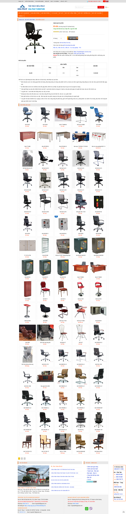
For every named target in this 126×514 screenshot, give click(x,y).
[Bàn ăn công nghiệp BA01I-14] (98, 144)
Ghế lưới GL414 (98, 168)
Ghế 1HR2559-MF (98, 408)
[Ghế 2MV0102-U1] (80, 362)
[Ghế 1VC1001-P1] (45, 449)
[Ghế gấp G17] (63, 340)
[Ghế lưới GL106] (63, 188)
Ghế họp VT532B (81, 320)
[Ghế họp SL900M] (80, 122)
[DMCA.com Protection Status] (91, 482)
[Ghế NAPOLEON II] (98, 449)
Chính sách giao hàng (79, 53)
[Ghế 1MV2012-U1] (80, 384)
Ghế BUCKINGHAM (81, 451)
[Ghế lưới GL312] (80, 166)
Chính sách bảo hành (92, 469)
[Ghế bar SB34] (27, 318)
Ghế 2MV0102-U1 (81, 364)
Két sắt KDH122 (98, 211)
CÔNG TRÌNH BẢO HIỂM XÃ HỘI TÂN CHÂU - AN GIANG (62, 487)
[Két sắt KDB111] (45, 231)
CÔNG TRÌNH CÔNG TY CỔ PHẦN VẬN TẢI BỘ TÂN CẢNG (63, 469)
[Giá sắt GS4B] (45, 253)
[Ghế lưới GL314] (27, 209)
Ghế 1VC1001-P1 (45, 451)
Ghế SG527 (27, 124)
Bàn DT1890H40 (63, 124)
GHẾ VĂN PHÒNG (45, 13)
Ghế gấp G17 (63, 342)
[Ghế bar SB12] (98, 297)
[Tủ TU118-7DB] (27, 253)
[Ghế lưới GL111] (80, 188)
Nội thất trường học (84, 13)
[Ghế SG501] (45, 122)
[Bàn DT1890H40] (63, 122)
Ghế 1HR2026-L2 (45, 408)
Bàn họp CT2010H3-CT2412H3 (81, 146)
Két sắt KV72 (45, 277)
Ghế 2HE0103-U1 (98, 342)
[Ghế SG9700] (98, 231)
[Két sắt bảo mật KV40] (98, 253)
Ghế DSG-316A (98, 364)
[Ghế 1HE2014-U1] (98, 384)
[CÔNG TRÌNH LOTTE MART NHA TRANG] (33, 486)
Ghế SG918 (80, 233)
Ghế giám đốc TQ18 (80, 211)
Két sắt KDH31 (98, 320)
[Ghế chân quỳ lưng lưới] (45, 340)
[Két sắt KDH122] (98, 209)
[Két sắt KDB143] (63, 231)
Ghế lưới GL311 (63, 168)
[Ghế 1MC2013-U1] (63, 427)
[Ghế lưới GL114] (98, 188)
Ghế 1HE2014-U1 (98, 386)
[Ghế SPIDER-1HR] (98, 427)
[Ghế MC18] (63, 297)
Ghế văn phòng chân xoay (27, 364)
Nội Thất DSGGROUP (23, 13)
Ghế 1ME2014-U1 (27, 408)
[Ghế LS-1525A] (63, 449)
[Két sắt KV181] (63, 275)
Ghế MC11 (45, 299)
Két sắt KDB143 (63, 233)
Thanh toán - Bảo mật (93, 471)
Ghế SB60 (45, 320)
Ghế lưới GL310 (45, 168)
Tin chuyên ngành (39, 1)
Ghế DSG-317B (45, 364)
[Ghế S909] (27, 340)
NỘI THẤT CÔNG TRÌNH (70, 13)
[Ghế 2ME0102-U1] (63, 362)
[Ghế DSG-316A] (98, 362)
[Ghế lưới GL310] (45, 166)
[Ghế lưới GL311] (63, 166)
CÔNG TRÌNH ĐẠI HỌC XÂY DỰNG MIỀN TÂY (60, 490)
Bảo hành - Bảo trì (92, 473)
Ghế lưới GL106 (63, 190)
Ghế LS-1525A (63, 451)
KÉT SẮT (61, 13)
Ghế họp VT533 (62, 320)
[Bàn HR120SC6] (45, 144)
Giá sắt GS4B (45, 255)
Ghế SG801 (98, 124)
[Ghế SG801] (98, 122)
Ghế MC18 (63, 299)
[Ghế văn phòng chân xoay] (27, 362)
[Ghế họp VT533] (63, 318)
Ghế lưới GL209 (27, 190)
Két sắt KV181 (63, 277)
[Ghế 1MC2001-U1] (45, 427)
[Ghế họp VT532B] (80, 318)
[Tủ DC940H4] (27, 297)
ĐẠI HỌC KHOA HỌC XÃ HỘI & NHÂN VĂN (59, 480)
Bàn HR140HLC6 (63, 146)
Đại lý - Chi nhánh (55, 1)
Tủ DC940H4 (27, 299)
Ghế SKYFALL (81, 429)
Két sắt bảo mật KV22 (80, 255)
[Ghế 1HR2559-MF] (98, 406)
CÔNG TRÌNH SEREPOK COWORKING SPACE (60, 483)
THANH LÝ (20, 16)
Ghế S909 (27, 342)
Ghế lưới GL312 (80, 168)
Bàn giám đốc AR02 (45, 386)
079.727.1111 (22, 512)
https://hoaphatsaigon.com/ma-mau (82, 51)
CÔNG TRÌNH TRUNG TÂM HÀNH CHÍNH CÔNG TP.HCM (62, 476)
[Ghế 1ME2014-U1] (27, 406)
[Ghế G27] (80, 340)
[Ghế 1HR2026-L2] (45, 406)
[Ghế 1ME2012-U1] (63, 384)
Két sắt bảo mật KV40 (98, 255)
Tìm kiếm (101, 7)
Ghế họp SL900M (81, 124)
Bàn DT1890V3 (98, 277)
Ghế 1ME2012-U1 (63, 386)
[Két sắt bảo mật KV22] (80, 253)
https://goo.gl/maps (118, 499)
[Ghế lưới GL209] (27, 188)
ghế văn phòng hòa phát (69, 45)
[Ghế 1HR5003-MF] (27, 427)
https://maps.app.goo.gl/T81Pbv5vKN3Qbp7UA (35, 505)
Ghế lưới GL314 (27, 211)
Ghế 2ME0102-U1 (63, 364)
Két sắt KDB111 (45, 233)
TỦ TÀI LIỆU (54, 13)
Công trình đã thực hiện (93, 475)
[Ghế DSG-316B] (27, 384)
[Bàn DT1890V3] (98, 275)
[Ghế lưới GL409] (45, 209)
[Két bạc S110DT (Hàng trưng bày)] (63, 253)
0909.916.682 (119, 474)
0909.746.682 (76, 503)
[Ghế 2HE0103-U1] (98, 340)
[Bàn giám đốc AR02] (45, 384)
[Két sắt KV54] (27, 275)
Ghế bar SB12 (98, 299)
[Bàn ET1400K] (27, 144)
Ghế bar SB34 (28, 320)
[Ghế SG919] (27, 231)
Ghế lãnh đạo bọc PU (27, 168)
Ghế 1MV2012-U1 (81, 386)
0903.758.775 (26, 503)
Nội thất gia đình (97, 13)
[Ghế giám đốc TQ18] (80, 209)
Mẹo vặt (47, 1)
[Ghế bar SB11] (80, 297)
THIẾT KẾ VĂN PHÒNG (29, 1)
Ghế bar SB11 (81, 299)
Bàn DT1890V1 (80, 277)
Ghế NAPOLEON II (98, 451)
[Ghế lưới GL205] (31, 9)
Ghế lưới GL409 (45, 211)
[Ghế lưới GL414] (98, 166)
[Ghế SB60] (45, 318)
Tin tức (89, 479)
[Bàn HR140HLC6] (63, 144)
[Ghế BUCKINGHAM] (80, 449)
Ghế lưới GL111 (80, 190)
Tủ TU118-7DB (27, 255)
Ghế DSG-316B (27, 386)
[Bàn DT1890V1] (80, 275)
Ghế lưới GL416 (63, 211)
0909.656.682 (118, 487)
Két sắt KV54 (27, 277)
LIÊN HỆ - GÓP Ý (64, 1)
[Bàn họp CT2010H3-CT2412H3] (80, 144)
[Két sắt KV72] (45, 275)
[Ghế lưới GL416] (63, 209)
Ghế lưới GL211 (45, 190)
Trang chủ (20, 1)
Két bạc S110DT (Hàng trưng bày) (63, 255)
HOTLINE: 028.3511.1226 (94, 1)
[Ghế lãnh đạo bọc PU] (27, 166)
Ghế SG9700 (98, 233)
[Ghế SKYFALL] (80, 427)
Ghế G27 (81, 342)
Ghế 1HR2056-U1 (81, 408)
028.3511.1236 (118, 469)
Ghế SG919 (27, 233)
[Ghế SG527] (27, 122)
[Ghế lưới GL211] (45, 188)
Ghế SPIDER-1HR (98, 429)
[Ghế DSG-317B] (45, 362)
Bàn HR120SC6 (45, 146)
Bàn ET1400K (27, 146)
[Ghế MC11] (45, 297)
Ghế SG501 (45, 124)
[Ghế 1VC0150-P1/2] (27, 449)
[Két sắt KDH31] (98, 318)
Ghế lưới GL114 (98, 190)
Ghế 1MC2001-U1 (45, 429)
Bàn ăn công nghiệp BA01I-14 (98, 146)
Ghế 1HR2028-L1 (63, 408)
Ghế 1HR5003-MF (27, 429)
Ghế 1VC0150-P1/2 (27, 451)
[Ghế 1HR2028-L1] (63, 406)
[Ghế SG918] (80, 231)
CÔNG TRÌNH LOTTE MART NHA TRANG (27, 487)
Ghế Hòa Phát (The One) (65, 42)
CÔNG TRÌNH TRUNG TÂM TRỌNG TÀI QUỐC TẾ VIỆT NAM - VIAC (64, 473)
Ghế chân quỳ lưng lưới (45, 342)
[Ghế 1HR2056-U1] (80, 406)
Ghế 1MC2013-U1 (63, 429)
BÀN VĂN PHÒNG (35, 13)
